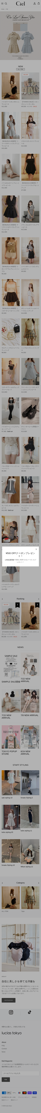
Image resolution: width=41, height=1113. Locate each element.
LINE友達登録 (9, 560)
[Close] (36, 549)
